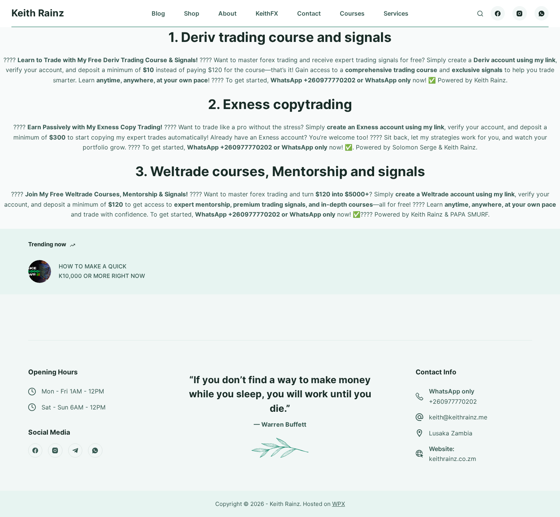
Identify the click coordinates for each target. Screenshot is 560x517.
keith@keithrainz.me (458, 417)
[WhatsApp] (541, 13)
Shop (191, 13)
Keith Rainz (37, 13)
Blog (158, 13)
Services (396, 13)
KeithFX (267, 13)
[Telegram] (75, 450)
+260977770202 (453, 401)
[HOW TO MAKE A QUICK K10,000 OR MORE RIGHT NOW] (39, 271)
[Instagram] (519, 13)
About (227, 13)
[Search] (480, 13)
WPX (338, 503)
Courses (352, 13)
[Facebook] (498, 13)
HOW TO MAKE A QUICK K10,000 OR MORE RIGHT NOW (102, 271)
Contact (309, 13)
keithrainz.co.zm (452, 458)
